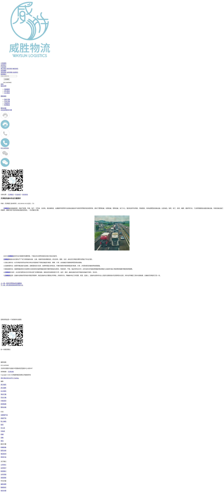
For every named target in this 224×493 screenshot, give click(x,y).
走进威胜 (3, 70)
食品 (2, 441)
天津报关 (11, 194)
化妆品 (3, 431)
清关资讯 (9, 68)
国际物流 (3, 96)
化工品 (3, 428)
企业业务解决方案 (6, 110)
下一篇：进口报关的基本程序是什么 (12, 285)
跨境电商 (3, 404)
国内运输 (3, 108)
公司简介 (3, 464)
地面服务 (7, 89)
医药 (2, 424)
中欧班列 (7, 103)
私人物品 (3, 421)
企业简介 (15, 72)
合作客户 (3, 65)
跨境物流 (7, 105)
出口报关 (7, 93)
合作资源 (9, 72)
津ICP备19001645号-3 (7, 378)
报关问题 (3, 490)
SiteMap (16, 378)
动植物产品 (4, 415)
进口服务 (3, 388)
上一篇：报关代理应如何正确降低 (11, 283)
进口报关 (7, 91)
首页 (2, 84)
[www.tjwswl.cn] (112, 250)
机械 (2, 434)
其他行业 (3, 457)
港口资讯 (3, 68)
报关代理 (3, 86)
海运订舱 (7, 99)
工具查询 (3, 63)
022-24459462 (5, 148)
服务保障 (3, 484)
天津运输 (11, 371)
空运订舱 (7, 101)
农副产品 (3, 418)
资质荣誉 (3, 72)
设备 (2, 437)
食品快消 (3, 454)
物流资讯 (15, 68)
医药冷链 (3, 450)
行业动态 (3, 67)
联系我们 (3, 74)
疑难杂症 (3, 487)
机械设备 (3, 447)
